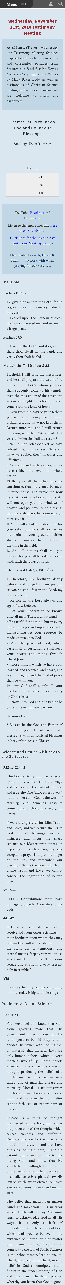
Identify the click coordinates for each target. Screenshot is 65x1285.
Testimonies (33, 218)
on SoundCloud (34, 230)
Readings (37, 212)
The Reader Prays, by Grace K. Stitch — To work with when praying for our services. (33, 260)
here (53, 225)
